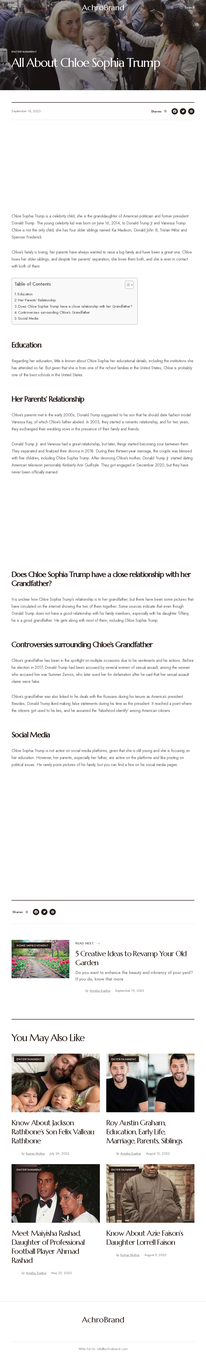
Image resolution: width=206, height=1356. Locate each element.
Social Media (28, 318)
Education (25, 294)
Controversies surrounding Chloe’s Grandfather (54, 312)
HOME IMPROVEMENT (33, 945)
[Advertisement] (103, 170)
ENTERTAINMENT (24, 52)
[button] (15, 8)
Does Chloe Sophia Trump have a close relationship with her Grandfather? (75, 306)
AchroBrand (103, 8)
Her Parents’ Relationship (37, 300)
